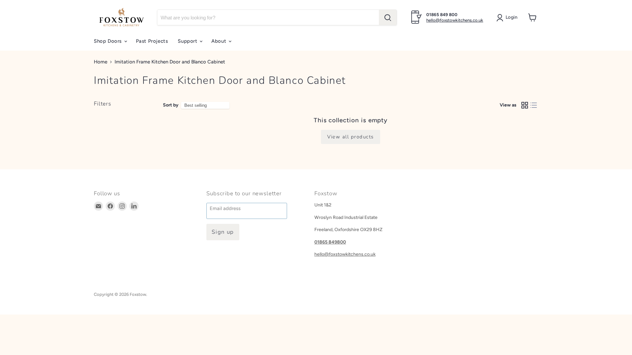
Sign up (223, 232)
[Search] (388, 17)
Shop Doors (108, 41)
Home (100, 62)
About (219, 41)
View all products (350, 136)
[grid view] (524, 105)
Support (188, 41)
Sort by (170, 105)
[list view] (534, 105)
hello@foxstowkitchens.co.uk (454, 20)
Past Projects (152, 41)
